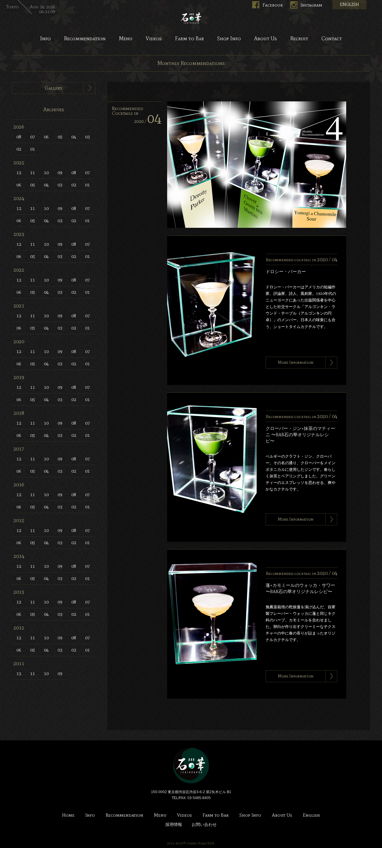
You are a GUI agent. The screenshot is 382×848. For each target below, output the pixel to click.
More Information (295, 362)
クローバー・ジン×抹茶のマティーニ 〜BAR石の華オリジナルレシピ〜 (300, 435)
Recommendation (85, 39)
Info (45, 39)
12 (18, 172)
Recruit (299, 39)
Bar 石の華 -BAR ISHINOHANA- (191, 18)
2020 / (147, 121)
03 (87, 137)
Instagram (311, 5)
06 (46, 137)
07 (32, 137)
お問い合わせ (204, 824)
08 (18, 137)
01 (32, 149)
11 (32, 172)
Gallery (54, 88)
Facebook (273, 5)
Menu (126, 39)
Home (68, 815)
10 (46, 172)
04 (73, 137)
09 (60, 172)
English (311, 815)
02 (18, 149)
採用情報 (173, 824)
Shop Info (229, 39)
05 (60, 137)
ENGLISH (349, 4)
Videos (154, 39)
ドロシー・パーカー (286, 271)
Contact (331, 39)
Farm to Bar (189, 39)
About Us (265, 39)
